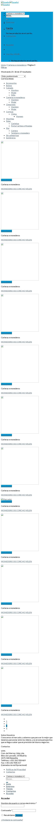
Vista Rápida (6, 180)
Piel (7, 128)
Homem (19, 116)
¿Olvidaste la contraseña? (12, 820)
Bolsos (9, 85)
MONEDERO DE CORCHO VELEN (16, 189)
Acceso (19, 815)
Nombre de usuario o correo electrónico (19, 803)
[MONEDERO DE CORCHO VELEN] (20, 177)
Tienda (9, 29)
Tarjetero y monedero (20, 133)
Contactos (11, 36)
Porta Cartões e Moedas (21, 126)
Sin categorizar (12, 135)
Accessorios (11, 83)
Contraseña (6, 810)
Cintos (14, 114)
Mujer (13, 92)
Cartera (14, 130)
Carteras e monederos (16, 65)
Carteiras (15, 123)
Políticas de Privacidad (16, 769)
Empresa (10, 22)
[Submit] (7, 782)
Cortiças (9, 111)
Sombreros (11, 138)
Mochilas (10, 119)
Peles (8, 121)
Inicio (8, 15)
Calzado (9, 88)
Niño (13, 95)
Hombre (14, 90)
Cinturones (10, 104)
